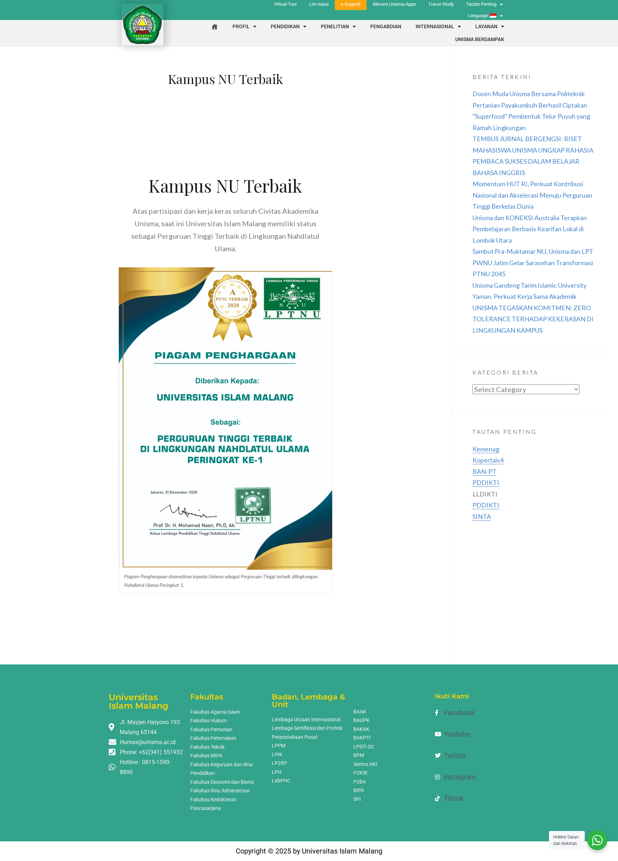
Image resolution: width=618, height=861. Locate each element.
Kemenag (485, 449)
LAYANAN (486, 26)
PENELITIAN (335, 26)
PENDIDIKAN (285, 26)
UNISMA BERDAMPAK (479, 39)
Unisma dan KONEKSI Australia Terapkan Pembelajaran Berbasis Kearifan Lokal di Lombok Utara (529, 229)
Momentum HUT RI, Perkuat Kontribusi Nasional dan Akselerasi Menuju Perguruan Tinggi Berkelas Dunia (532, 195)
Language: (479, 15)
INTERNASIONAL (435, 26)
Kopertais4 (488, 460)
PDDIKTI (485, 482)
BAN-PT (484, 471)
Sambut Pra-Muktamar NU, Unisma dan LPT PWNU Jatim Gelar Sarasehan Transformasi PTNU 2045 (532, 262)
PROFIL (241, 26)
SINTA (481, 516)
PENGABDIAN (385, 26)
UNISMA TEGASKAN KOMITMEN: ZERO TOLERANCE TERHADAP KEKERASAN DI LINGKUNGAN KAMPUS (533, 319)
